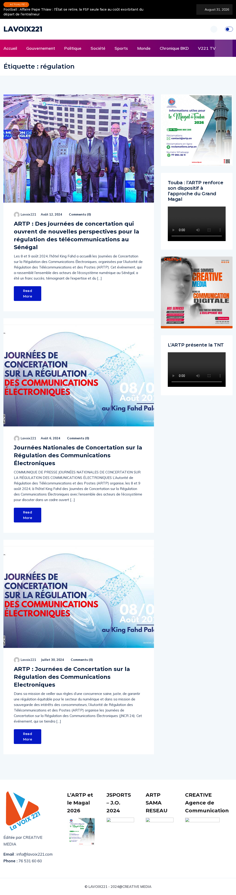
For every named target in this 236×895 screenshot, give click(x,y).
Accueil (10, 48)
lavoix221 (28, 214)
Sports (121, 48)
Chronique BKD (174, 48)
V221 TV (207, 48)
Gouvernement (40, 48)
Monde (143, 48)
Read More (27, 293)
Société (98, 48)
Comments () (79, 214)
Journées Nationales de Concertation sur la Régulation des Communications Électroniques (78, 455)
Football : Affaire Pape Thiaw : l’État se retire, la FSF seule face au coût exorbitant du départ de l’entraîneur (73, 11)
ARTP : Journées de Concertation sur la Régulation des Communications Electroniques (72, 677)
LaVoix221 (22, 29)
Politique (72, 48)
